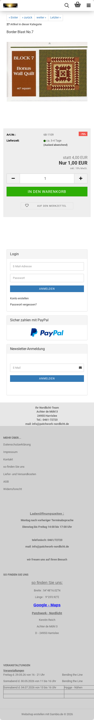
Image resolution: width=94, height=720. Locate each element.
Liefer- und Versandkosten (19, 474)
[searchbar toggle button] (66, 5)
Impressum (10, 452)
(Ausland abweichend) (56, 145)
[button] (13, 178)
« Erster (13, 17)
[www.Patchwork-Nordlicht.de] (8, 5)
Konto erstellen (19, 298)
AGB (6, 481)
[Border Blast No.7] (47, 71)
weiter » (41, 17)
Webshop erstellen (33, 714)
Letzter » (55, 17)
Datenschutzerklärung (17, 444)
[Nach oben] (82, 713)
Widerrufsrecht (12, 489)
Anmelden (47, 288)
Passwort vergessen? (23, 304)
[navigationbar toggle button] (88, 5)
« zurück (27, 17)
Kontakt (8, 459)
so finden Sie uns (13, 466)
